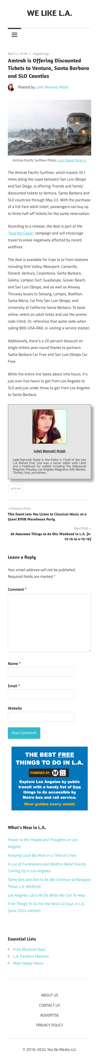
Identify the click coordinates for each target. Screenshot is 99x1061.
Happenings (41, 53)
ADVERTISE (49, 1015)
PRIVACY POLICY (49, 1025)
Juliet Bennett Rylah (52, 87)
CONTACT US (49, 1005)
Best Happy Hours (28, 963)
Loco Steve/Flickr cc (72, 160)
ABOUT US (49, 995)
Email (14, 686)
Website (15, 708)
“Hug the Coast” (21, 233)
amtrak (15, 488)
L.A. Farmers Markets (31, 956)
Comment (17, 589)
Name (14, 663)
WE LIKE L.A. (49, 13)
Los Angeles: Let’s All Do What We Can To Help (46, 895)
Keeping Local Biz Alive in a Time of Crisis (42, 855)
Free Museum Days (29, 949)
